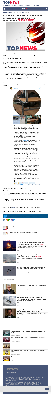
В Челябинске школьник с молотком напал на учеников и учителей (23, 232)
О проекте (7, 375)
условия (39, 389)
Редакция (25, 375)
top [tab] (14, 328)
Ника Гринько (28, 12)
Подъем (11, 61)
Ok (47, 389)
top (6, 5)
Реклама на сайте (16, 375)
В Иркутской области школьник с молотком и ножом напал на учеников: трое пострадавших (28, 226)
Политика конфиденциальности (37, 375)
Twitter (38, 216)
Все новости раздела (9, 279)
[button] (4, 9)
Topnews (13, 207)
